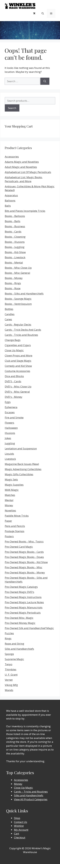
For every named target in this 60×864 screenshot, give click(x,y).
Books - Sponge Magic (18, 298)
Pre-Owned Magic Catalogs (21, 587)
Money (9, 505)
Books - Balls (12, 221)
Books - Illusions (15, 242)
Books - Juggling (14, 247)
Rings (8, 638)
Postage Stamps (14, 531)
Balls (8, 205)
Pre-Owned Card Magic (19, 546)
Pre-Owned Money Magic (20, 623)
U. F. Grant (11, 674)
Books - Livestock (15, 257)
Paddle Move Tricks (17, 515)
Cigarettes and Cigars (18, 345)
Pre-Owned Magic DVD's (19, 592)
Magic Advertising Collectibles (23, 469)
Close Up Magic (14, 350)
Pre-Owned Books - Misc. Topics (24, 541)
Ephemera (11, 407)
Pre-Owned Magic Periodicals (23, 612)
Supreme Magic (14, 659)
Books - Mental (14, 262)
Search (12, 108)
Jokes (8, 438)
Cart (16, 833)
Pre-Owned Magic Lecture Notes (24, 602)
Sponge (9, 654)
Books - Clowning (15, 236)
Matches (10, 495)
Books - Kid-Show (15, 252)
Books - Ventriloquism (18, 304)
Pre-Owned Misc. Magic (19, 618)
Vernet (9, 680)
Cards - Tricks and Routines (21, 335)
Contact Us (20, 822)
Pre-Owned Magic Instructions (23, 597)
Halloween (11, 428)
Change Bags (12, 340)
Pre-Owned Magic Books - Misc (23, 567)
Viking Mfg (11, 685)
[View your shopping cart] (34, 13)
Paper (8, 521)
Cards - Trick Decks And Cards (23, 329)
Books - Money (14, 278)
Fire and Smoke (14, 417)
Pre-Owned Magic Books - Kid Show (26, 562)
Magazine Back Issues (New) (22, 464)
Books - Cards (13, 231)
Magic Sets (11, 479)
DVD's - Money (13, 397)
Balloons (10, 200)
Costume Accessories (17, 371)
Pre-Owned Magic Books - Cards (24, 552)
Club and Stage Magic (18, 360)
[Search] (44, 81)
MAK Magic (12, 490)
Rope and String (14, 643)
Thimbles (10, 669)
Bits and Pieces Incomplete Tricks (25, 211)
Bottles (9, 309)
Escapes (10, 412)
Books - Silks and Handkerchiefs (24, 293)
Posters (9, 536)
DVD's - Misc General (17, 391)
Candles (9, 314)
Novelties (10, 510)
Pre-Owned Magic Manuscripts (23, 607)
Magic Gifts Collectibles (19, 474)
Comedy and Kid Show (18, 366)
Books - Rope (12, 288)
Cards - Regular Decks (18, 324)
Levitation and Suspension (21, 448)
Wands (9, 690)
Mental (9, 500)
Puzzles (9, 633)
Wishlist (19, 826)
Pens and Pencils (15, 526)
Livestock (10, 459)
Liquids (9, 453)
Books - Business (15, 226)
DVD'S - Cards (13, 381)
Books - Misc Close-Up (18, 267)
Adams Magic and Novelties (22, 162)
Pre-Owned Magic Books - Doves (24, 557)
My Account (21, 829)
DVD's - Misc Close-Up (18, 386)
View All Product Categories (30, 799)
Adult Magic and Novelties (21, 167)
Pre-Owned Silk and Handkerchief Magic (29, 628)
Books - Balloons (15, 216)
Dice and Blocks (14, 376)
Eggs (8, 402)
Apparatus (11, 195)
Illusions (10, 433)
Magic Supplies (14, 484)
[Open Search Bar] (42, 13)
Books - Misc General (17, 273)
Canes (8, 319)
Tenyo (8, 664)
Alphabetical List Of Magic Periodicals (28, 172)
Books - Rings (13, 283)
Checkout (19, 837)
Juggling (10, 443)
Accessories (12, 156)
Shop (17, 818)
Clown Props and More (18, 355)
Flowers (9, 422)
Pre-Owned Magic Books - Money (25, 572)
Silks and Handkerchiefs (19, 649)
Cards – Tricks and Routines (31, 791)
